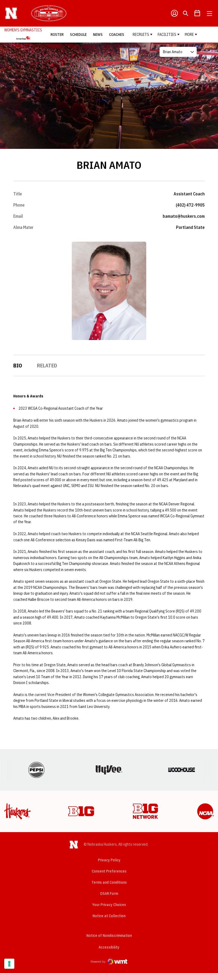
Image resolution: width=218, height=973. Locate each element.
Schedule (78, 34)
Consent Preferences (109, 871)
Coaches (116, 34)
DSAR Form (109, 893)
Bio (17, 365)
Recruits (141, 34)
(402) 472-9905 (190, 205)
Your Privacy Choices (109, 904)
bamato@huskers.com (184, 216)
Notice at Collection (109, 915)
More (189, 34)
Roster (57, 34)
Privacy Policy (109, 860)
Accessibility (109, 947)
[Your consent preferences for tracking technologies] (9, 964)
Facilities (167, 34)
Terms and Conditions (109, 882)
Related (47, 365)
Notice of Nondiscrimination (109, 935)
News (98, 34)
